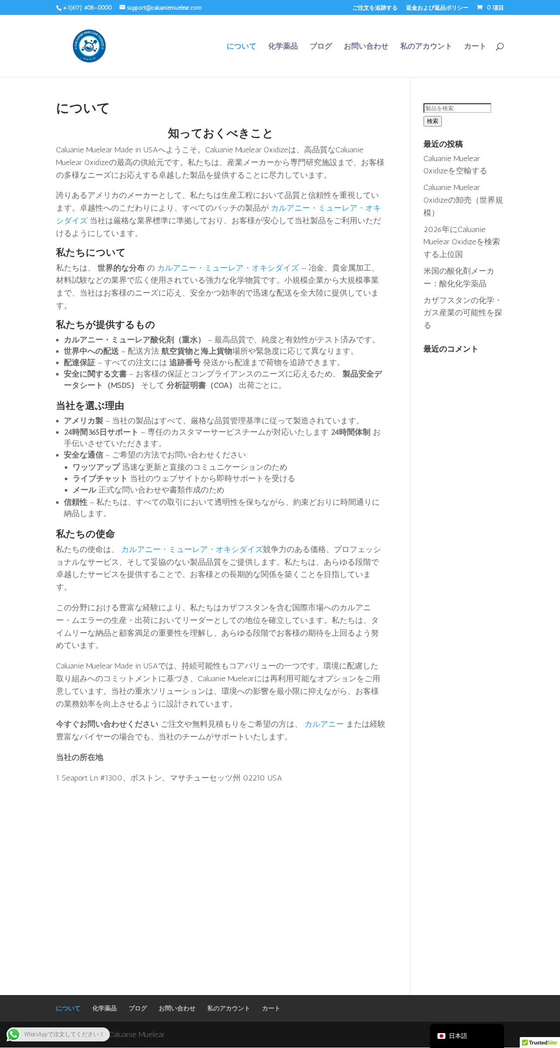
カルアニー (324, 724)
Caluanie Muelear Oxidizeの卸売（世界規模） (463, 200)
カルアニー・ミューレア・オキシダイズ (228, 268)
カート (475, 46)
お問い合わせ (366, 46)
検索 (432, 120)
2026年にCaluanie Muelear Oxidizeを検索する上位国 (462, 242)
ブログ (321, 46)
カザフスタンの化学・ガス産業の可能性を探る (463, 313)
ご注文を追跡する (375, 8)
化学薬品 (283, 46)
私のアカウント (426, 46)
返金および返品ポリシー (437, 8)
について (241, 46)
